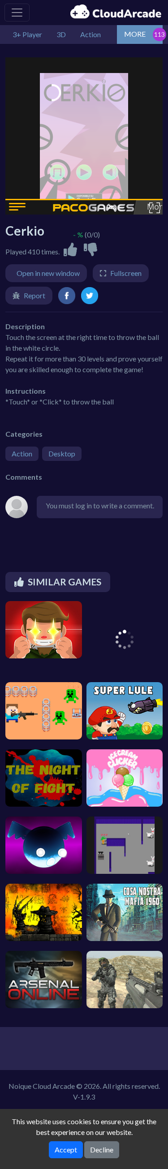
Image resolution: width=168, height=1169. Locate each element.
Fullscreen (126, 273)
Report (34, 295)
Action (22, 453)
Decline (101, 1149)
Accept (66, 1149)
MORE (135, 34)
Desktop (61, 453)
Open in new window (48, 273)
